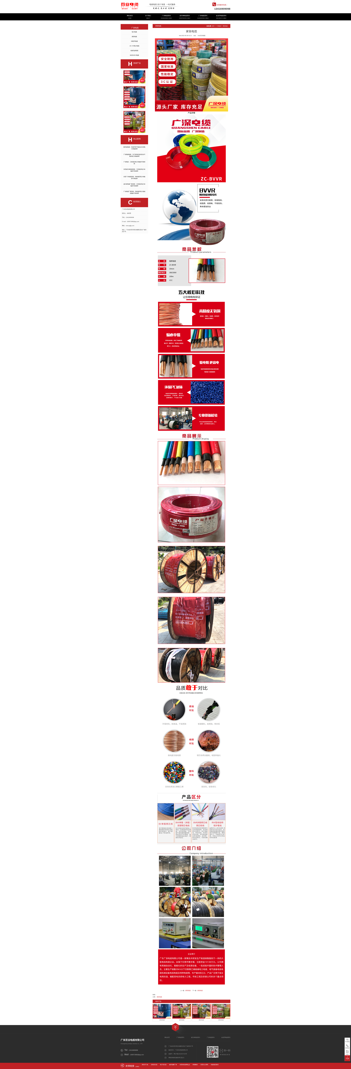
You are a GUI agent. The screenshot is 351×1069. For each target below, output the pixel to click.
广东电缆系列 (211, 1037)
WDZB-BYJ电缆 (134, 55)
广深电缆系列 (180, 1037)
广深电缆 (218, 26)
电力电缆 (134, 32)
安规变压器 (154, 1064)
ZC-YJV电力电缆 (134, 46)
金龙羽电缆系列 (225, 1037)
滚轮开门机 (145, 1064)
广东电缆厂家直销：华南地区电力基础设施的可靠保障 (134, 192)
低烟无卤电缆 (134, 50)
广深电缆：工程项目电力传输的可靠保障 (134, 162)
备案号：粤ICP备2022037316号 (178, 1054)
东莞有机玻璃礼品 (185, 1064)
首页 (213, 26)
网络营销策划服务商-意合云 (177, 1057)
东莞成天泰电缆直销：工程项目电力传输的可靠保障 (134, 170)
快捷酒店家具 (215, 1064)
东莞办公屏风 (204, 1064)
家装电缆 (134, 36)
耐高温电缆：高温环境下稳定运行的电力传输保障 (134, 148)
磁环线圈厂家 (173, 1064)
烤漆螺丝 (195, 1064)
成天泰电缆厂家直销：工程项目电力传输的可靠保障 (134, 185)
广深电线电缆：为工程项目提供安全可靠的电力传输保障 (134, 155)
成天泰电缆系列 (195, 1037)
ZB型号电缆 (134, 41)
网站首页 (167, 1037)
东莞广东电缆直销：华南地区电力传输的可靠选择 (134, 177)
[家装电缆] (162, 1011)
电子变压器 (163, 1064)
